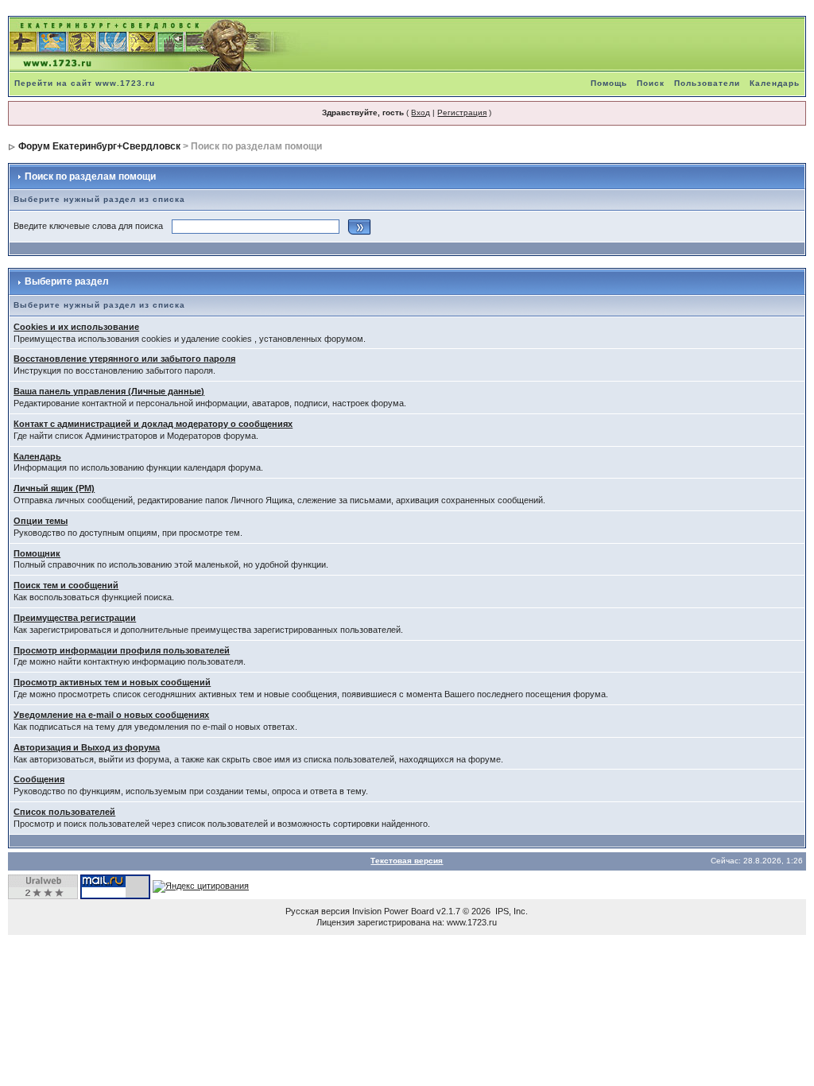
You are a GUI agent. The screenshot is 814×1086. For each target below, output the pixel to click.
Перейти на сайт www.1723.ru (84, 83)
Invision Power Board (393, 911)
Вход (420, 112)
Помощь (609, 83)
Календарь (775, 83)
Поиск (651, 83)
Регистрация (461, 112)
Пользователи (707, 83)
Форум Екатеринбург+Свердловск (99, 146)
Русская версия (317, 911)
